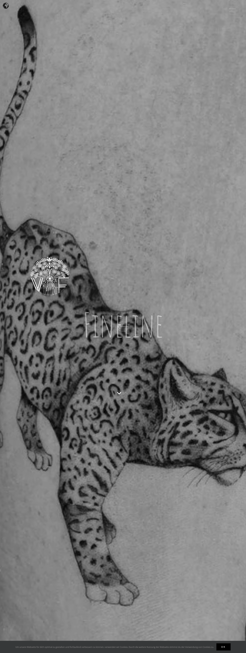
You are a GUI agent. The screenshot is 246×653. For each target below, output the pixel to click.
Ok (223, 647)
